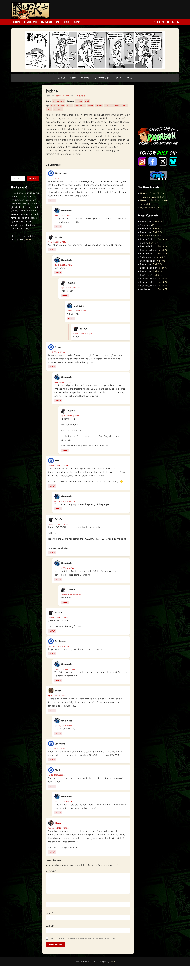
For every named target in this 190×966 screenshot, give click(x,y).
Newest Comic (30, 22)
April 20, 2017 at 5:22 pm (57, 695)
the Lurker (145, 235)
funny (69, 105)
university (58, 109)
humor (90, 105)
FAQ (57, 22)
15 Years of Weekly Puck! (153, 196)
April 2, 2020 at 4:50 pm (63, 801)
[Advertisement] (128, 11)
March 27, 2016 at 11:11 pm (82, 334)
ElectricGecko (79, 96)
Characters (46, 22)
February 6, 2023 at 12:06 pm (59, 828)
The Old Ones (58, 101)
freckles (61, 105)
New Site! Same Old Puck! (153, 193)
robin (125, 105)
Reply (52, 200)
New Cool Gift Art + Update (154, 200)
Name (50, 900)
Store (66, 22)
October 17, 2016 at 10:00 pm (71, 416)
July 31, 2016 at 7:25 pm (63, 382)
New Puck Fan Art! (149, 207)
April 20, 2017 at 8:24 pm (63, 726)
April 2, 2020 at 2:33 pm (57, 775)
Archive (16, 22)
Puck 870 (157, 221)
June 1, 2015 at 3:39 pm (56, 178)
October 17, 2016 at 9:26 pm (64, 501)
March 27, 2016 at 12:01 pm (77, 311)
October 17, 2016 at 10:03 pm (58, 524)
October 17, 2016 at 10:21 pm (71, 595)
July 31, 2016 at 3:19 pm (56, 352)
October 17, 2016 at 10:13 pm (64, 568)
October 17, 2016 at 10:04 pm (58, 617)
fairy (53, 105)
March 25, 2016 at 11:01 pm (58, 242)
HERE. (29, 239)
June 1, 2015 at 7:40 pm (63, 215)
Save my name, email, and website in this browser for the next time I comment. (82, 938)
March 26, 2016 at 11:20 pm (70, 288)
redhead (116, 105)
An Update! (145, 204)
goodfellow (80, 105)
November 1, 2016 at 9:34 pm (65, 669)
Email (49, 913)
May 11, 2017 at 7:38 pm (56, 748)
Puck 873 (156, 225)
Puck (87, 101)
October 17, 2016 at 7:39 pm (58, 465)
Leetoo (112, 961)
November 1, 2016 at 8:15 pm (58, 646)
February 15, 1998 (62, 96)
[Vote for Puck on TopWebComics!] (158, 179)
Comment (51, 870)
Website (50, 925)
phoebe (99, 105)
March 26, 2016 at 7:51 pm (63, 265)
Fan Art (76, 22)
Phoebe (79, 101)
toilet (49, 109)
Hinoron (58, 823)
